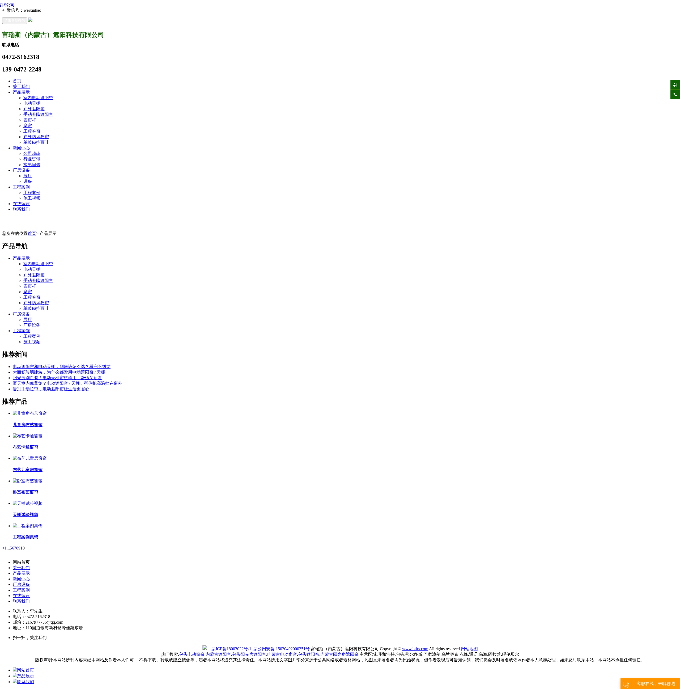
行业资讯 (31, 159)
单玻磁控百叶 (36, 142)
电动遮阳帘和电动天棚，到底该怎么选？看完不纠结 (61, 366)
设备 (27, 181)
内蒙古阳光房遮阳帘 (339, 654)
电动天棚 (31, 103)
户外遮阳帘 (34, 109)
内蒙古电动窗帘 (282, 654)
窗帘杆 (29, 120)
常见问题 (31, 164)
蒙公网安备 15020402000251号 (281, 648)
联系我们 (21, 209)
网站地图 (469, 648)
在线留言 (21, 203)
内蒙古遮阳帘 (218, 654)
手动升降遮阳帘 (38, 114)
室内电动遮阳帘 (38, 97)
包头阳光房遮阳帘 (249, 654)
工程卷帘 (31, 131)
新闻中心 (21, 148)
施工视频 (31, 198)
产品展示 (21, 92)
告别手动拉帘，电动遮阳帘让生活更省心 (51, 389)
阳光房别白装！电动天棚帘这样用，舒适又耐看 (57, 377)
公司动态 (31, 153)
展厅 (27, 176)
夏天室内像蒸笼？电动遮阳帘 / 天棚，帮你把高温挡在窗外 (67, 383)
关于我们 (21, 86)
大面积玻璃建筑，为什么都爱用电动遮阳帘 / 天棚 (59, 372)
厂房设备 (21, 170)
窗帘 (27, 125)
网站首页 (25, 670)
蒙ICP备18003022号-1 (231, 648)
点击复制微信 (14, 21)
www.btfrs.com (415, 648)
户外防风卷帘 (36, 136)
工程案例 (21, 187)
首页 (17, 81)
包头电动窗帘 (192, 654)
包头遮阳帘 (308, 654)
